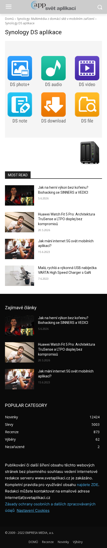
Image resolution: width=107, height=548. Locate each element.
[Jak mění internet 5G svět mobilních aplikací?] (19, 249)
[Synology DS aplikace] (53, 89)
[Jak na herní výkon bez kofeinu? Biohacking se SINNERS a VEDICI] (19, 195)
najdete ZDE (87, 484)
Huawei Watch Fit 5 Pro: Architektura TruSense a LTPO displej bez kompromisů (66, 219)
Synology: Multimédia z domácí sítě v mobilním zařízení (55, 19)
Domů (9, 19)
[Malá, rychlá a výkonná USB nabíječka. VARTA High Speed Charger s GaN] (19, 276)
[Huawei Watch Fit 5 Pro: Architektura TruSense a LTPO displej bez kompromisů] (19, 222)
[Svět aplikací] (53, 6)
